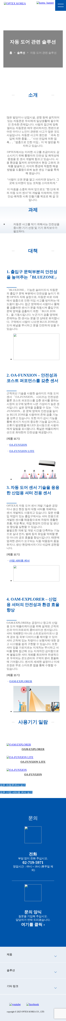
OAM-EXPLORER (33, 749)
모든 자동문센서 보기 (13, 785)
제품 (9, 954)
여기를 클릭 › (33, 924)
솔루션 (21, 52)
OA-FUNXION (33, 774)
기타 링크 (12, 986)
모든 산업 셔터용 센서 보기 (16, 792)
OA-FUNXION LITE (33, 761)
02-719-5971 (33, 862)
